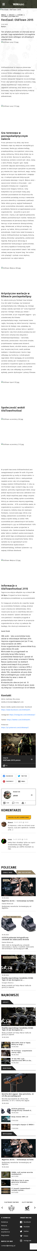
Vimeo (25, 1236)
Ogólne (20, 15)
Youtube (26, 1227)
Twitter (26, 1231)
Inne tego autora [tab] (24, 872)
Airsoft (12, 15)
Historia (4, 1226)
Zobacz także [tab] (7, 872)
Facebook (27, 1222)
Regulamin (5, 1235)
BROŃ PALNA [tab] (7, 1068)
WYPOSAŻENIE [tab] (7, 1134)
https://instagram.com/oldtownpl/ (22, 715)
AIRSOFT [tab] (6, 1002)
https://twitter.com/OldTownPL (18, 720)
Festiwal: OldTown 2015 (10, 16)
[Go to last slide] (2, 1207)
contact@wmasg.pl (8, 1246)
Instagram (27, 1241)
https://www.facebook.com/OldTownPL (15, 710)
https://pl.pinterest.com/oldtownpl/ (15, 727)
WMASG (3, 15)
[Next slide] (35, 1207)
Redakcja (4, 1222)
